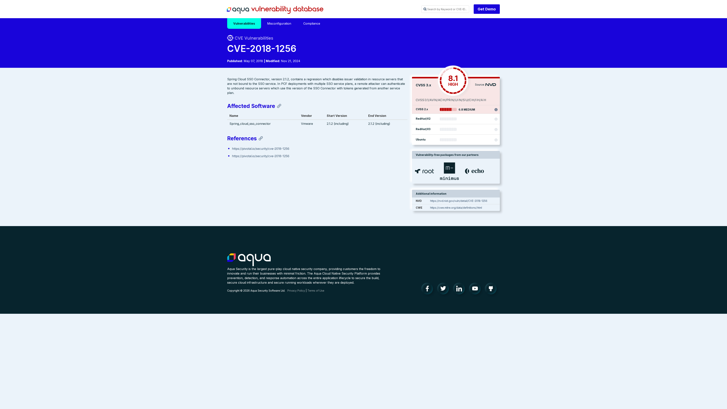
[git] (492, 289)
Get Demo (487, 9)
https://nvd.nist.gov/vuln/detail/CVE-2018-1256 (458, 200)
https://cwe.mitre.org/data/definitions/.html (456, 207)
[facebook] (428, 289)
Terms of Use (315, 290)
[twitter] (444, 289)
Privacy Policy (296, 290)
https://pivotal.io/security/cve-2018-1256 (260, 149)
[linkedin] (460, 289)
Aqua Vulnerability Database (275, 10)
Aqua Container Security (249, 260)
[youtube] (476, 289)
